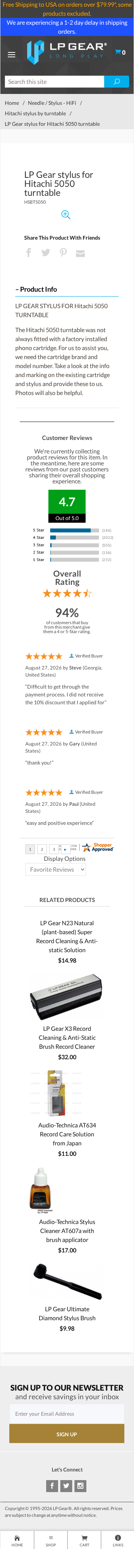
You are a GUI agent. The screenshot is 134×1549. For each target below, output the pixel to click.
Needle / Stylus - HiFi (52, 103)
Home (12, 103)
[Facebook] (52, 1486)
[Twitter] (66, 1486)
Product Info (38, 289)
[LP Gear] (67, 51)
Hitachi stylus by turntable (35, 113)
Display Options (65, 858)
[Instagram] (80, 1486)
